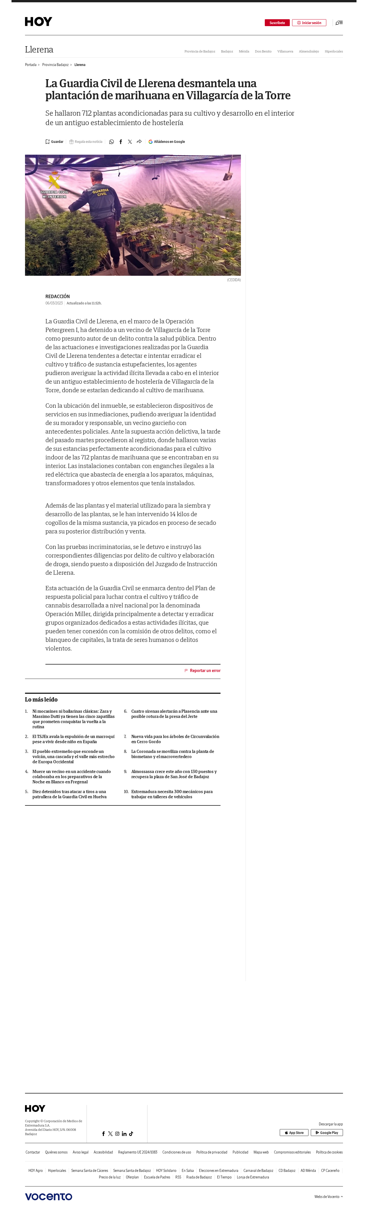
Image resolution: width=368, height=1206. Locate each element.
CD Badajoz (287, 1170)
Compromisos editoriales (292, 1152)
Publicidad (240, 1152)
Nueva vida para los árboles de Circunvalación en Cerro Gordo (175, 739)
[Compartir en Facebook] (120, 141)
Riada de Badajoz (199, 1177)
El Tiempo (224, 1177)
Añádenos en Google (169, 141)
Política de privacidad (211, 1152)
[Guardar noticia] (54, 141)
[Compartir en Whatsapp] (111, 141)
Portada (31, 65)
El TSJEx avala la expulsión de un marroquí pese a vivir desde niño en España (73, 739)
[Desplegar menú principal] (339, 22)
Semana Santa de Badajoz (132, 1170)
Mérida (244, 51)
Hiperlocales (334, 51)
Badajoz (227, 51)
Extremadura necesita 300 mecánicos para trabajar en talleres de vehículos (172, 794)
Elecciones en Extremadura (218, 1170)
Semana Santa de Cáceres (89, 1170)
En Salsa (188, 1170)
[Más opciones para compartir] (139, 141)
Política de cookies (329, 1152)
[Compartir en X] (129, 141)
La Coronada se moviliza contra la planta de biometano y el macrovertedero (172, 754)
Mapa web (261, 1152)
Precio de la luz (110, 1177)
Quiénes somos (56, 1152)
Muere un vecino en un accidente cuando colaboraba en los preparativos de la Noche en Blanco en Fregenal (71, 776)
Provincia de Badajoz (200, 51)
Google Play (329, 1133)
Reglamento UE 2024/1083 (137, 1152)
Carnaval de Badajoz (258, 1170)
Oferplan (132, 1177)
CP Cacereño (330, 1170)
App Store (296, 1133)
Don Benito (263, 51)
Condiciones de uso (176, 1152)
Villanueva (285, 51)
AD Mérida (308, 1170)
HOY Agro (35, 1170)
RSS (178, 1177)
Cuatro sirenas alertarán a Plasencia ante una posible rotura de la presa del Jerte (174, 714)
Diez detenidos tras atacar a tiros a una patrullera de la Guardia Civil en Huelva (69, 794)
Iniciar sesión (311, 23)
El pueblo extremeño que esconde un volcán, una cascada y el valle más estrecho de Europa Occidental (73, 756)
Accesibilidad (103, 1152)
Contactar (33, 1152)
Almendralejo (309, 51)
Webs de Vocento (327, 1197)
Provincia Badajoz (55, 65)
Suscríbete (277, 23)
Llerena (39, 49)
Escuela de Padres (157, 1177)
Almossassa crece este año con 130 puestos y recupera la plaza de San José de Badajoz (174, 774)
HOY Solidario (166, 1170)
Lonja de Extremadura (253, 1177)
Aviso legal (81, 1152)
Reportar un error (205, 670)
